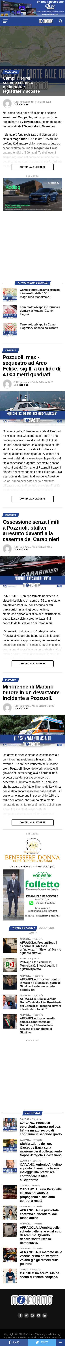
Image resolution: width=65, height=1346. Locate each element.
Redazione (22, 104)
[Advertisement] (32, 244)
